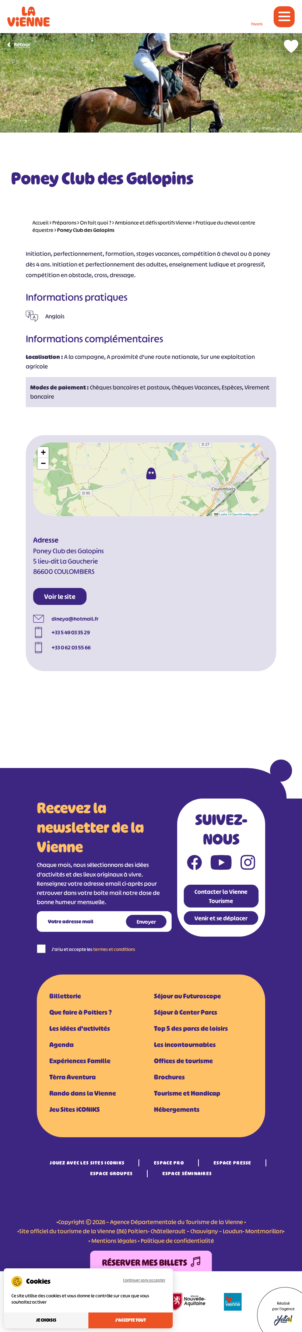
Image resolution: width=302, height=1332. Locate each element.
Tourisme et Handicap (187, 1093)
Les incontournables (185, 1044)
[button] (151, 473)
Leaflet (222, 514)
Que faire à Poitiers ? (80, 1012)
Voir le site (60, 596)
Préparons (64, 222)
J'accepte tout (130, 1320)
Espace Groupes (111, 1173)
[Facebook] (194, 864)
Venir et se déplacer (220, 918)
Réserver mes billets (144, 1262)
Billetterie (65, 996)
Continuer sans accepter (144, 1280)
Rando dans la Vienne (82, 1093)
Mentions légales (114, 1241)
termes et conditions (114, 949)
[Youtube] (221, 864)
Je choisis (46, 1320)
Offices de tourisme (183, 1061)
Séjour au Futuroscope (187, 996)
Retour (22, 44)
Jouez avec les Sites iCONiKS (87, 1163)
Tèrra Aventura (72, 1077)
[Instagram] (247, 864)
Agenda (61, 1044)
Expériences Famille (79, 1061)
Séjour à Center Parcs (185, 1012)
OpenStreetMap (242, 514)
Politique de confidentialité (177, 1241)
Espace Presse (233, 1163)
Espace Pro (169, 1163)
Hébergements (177, 1109)
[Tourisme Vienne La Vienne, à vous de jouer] (28, 16)
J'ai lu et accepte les (93, 949)
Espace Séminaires (187, 1173)
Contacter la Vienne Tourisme (220, 896)
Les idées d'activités (79, 1028)
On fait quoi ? (95, 222)
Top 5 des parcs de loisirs (191, 1028)
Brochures (169, 1077)
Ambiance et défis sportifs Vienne (153, 222)
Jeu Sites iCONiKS (74, 1109)
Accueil (40, 222)
